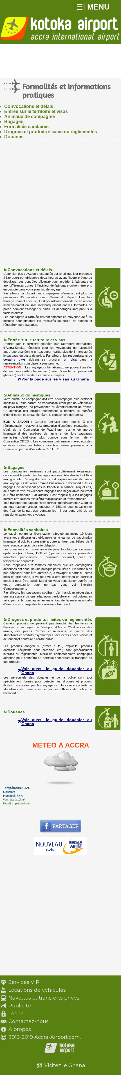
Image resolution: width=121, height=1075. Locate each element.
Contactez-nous (28, 1021)
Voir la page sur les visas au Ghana (55, 379)
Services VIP (23, 982)
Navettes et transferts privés (43, 998)
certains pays (14, 359)
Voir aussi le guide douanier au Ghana (56, 670)
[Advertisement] (60, 207)
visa (74, 359)
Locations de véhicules (37, 990)
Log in (16, 1014)
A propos (19, 1029)
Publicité (19, 1006)
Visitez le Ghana (64, 1065)
